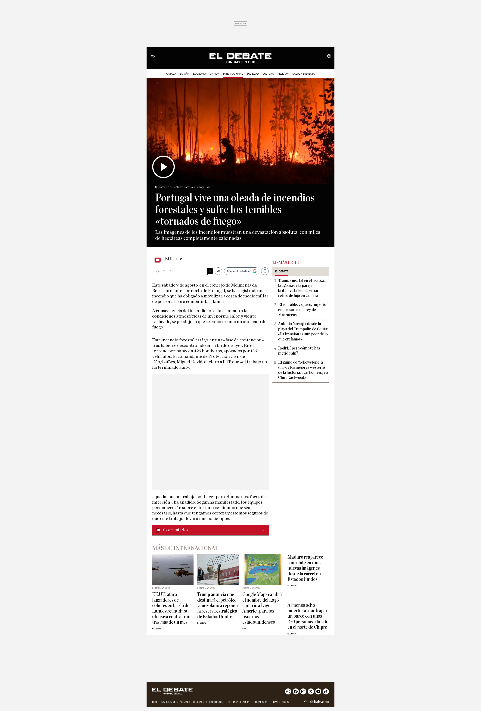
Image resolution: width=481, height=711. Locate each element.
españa (184, 73)
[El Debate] (240, 58)
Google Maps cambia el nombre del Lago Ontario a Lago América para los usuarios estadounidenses (262, 608)
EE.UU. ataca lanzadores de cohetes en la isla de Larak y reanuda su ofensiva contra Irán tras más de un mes (171, 608)
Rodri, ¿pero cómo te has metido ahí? (299, 351)
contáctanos (182, 702)
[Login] (329, 56)
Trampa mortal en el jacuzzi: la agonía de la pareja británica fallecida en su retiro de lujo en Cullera (301, 288)
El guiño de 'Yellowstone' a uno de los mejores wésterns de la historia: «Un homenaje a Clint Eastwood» (303, 370)
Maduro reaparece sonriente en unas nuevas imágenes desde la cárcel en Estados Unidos (305, 568)
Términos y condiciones (208, 702)
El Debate (173, 258)
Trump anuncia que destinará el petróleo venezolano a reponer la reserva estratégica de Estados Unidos (217, 605)
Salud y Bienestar (304, 73)
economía (199, 73)
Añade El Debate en (239, 271)
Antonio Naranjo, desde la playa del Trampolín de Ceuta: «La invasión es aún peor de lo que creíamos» (303, 331)
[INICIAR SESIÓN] (329, 56)
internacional (233, 73)
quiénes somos (162, 702)
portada (170, 73)
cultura (268, 73)
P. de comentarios (277, 702)
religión (283, 73)
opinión (214, 73)
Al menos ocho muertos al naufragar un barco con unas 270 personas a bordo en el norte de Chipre (307, 616)
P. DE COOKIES (255, 702)
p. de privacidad (235, 702)
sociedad (253, 73)
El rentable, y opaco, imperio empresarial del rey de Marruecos (302, 309)
